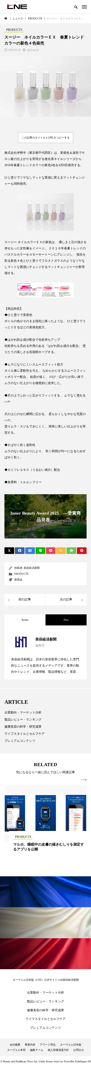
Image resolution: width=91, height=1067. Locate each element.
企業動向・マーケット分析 (23, 712)
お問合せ (78, 1050)
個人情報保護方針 (58, 1050)
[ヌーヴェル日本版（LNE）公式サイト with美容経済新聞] (16, 6)
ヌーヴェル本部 (16, 1050)
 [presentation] (84, 780)
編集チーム (36, 1050)
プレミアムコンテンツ (19, 740)
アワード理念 (48, 1044)
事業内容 (30, 1044)
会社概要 (15, 1044)
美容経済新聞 (32, 567)
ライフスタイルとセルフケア (24, 733)
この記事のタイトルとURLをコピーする (46, 137)
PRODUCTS (21, 573)
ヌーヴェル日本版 (70, 1044)
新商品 (18, 579)
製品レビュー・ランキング (23, 719)
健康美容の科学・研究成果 (23, 726)
